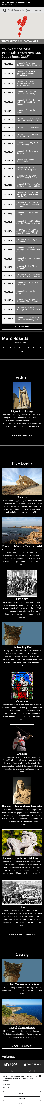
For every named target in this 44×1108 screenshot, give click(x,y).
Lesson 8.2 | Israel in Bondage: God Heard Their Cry (28, 250)
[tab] (22, 64)
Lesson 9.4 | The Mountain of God (27, 214)
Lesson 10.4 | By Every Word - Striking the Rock (27, 177)
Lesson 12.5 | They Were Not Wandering (27, 144)
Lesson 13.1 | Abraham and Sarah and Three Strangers (28, 64)
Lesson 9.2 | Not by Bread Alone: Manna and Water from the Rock (27, 194)
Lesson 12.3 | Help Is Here (27, 127)
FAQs (12, 1071)
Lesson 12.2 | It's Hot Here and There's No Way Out (27, 119)
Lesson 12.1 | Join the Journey (25, 111)
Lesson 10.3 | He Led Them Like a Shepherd (26, 169)
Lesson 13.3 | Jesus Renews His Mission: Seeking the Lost (25, 84)
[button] (22, 25)
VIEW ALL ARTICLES (22, 436)
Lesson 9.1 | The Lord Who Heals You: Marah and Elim (28, 185)
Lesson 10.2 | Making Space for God (25, 160)
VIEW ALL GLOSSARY (22, 1046)
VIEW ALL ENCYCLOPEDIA (22, 934)
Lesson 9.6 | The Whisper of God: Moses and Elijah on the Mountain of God (27, 231)
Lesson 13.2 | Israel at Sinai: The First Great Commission (25, 73)
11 (22, 352)
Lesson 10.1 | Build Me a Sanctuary (27, 152)
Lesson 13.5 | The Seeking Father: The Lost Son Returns (28, 102)
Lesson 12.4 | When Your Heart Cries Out (27, 136)
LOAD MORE (22, 326)
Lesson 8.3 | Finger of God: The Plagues (28, 259)
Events (32, 1071)
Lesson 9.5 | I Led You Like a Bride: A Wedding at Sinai (28, 222)
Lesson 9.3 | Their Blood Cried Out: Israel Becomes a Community (27, 205)
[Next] (40, 347)
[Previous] (4, 347)
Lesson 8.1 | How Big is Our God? (26, 240)
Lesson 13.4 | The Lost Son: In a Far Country (26, 93)
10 (33, 347)
